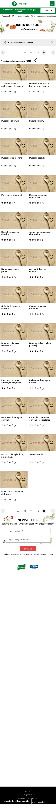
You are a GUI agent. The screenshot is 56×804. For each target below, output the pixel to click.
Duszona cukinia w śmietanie (10, 344)
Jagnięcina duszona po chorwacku (39, 233)
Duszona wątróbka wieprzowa (38, 196)
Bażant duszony (36, 121)
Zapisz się (28, 549)
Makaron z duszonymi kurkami (39, 381)
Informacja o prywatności (28, 798)
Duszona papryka (37, 158)
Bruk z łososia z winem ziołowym (12, 492)
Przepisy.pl (6, 16)
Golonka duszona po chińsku (10, 307)
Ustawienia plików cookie (16, 801)
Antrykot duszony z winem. (38, 270)
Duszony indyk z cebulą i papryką (40, 344)
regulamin (28, 794)
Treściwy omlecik (37, 454)
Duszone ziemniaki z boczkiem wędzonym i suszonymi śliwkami (39, 84)
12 (38, 52)
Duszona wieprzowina (11, 158)
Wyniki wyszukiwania (20, 16)
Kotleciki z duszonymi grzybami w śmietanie (39, 418)
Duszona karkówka (10, 121)
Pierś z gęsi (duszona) (11, 195)
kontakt (28, 791)
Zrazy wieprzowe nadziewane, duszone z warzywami (12, 84)
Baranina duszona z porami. (10, 270)
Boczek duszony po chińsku (10, 233)
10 (25, 52)
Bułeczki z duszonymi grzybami (11, 418)
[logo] (19, 3)
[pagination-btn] (3, 52)
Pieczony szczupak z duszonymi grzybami (11, 381)
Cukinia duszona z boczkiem (37, 307)
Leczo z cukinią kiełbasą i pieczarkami (13, 455)
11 (31, 52)
